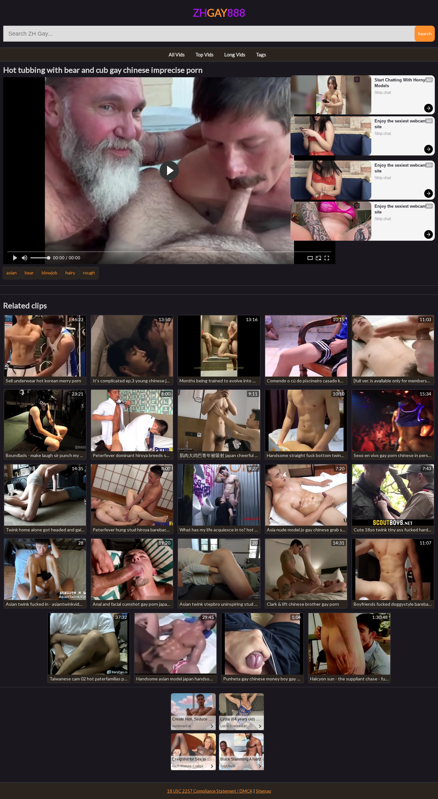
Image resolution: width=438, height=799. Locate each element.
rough (89, 272)
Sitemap (263, 791)
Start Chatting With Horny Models (400, 83)
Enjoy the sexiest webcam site (401, 124)
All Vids (177, 54)
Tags (261, 54)
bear (29, 272)
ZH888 (219, 12)
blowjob (49, 272)
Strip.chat (383, 92)
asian (11, 272)
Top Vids (204, 54)
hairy (70, 272)
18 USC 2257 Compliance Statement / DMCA (209, 791)
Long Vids (234, 54)
